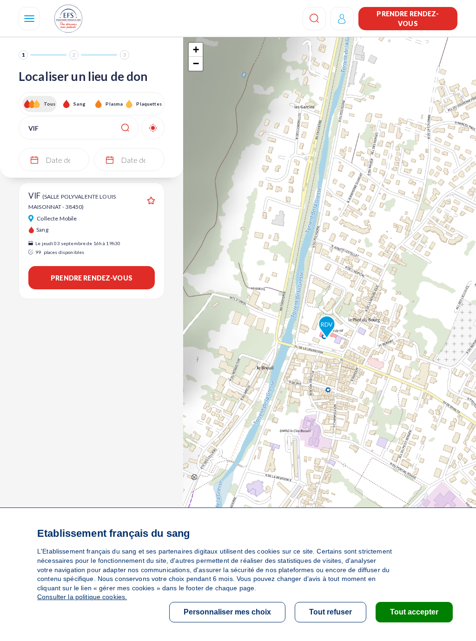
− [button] (196, 63)
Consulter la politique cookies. (82, 597)
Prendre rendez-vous (408, 18)
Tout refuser (330, 612)
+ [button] (196, 49)
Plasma (114, 104)
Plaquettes (148, 104)
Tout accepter (414, 612)
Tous (50, 104)
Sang (79, 104)
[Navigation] (29, 18)
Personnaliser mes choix (227, 612)
